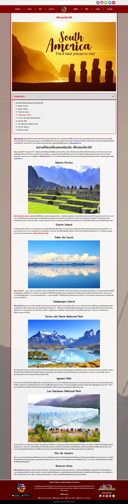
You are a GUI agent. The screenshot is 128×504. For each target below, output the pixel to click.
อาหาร (30, 9)
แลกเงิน (109, 9)
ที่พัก (86, 9)
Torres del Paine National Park (29, 118)
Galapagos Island (24, 115)
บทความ (51, 9)
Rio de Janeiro (23, 127)
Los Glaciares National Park (28, 124)
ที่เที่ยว (76, 9)
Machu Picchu (23, 106)
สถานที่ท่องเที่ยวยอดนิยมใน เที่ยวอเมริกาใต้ (29, 103)
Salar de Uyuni (23, 112)
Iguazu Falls (22, 121)
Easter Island (23, 109)
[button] (113, 96)
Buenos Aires (23, 130)
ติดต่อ (98, 9)
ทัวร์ (40, 9)
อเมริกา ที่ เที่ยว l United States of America (64, 482)
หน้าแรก (17, 9)
